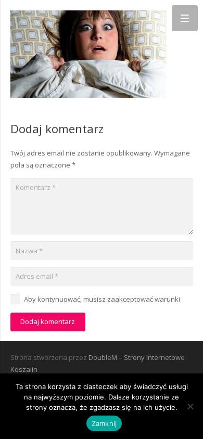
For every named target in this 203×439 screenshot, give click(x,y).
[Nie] (190, 406)
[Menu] (185, 18)
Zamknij (104, 423)
